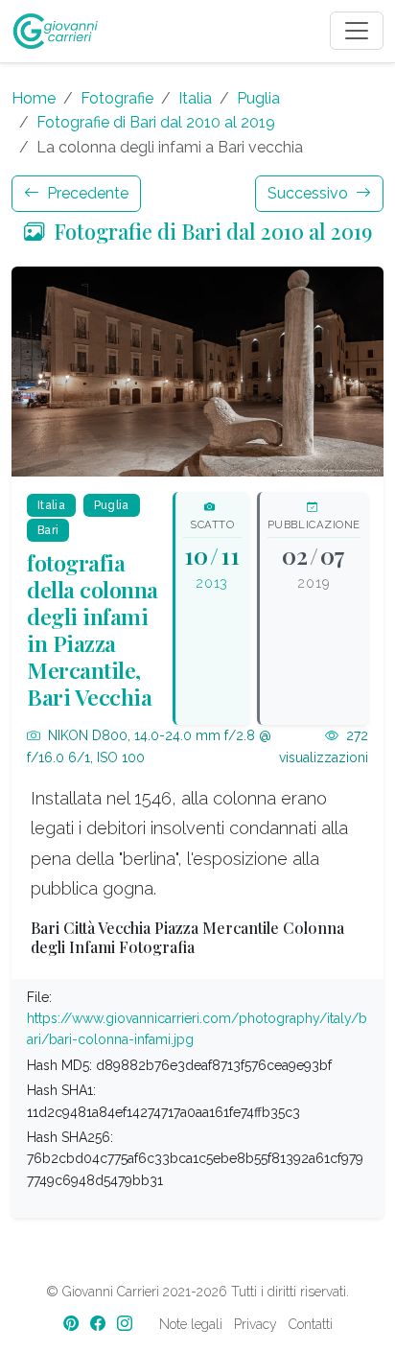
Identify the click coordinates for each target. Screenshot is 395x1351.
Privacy (255, 1324)
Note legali (190, 1324)
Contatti (311, 1324)
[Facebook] (99, 1324)
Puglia (258, 98)
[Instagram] (126, 1324)
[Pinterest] (72, 1324)
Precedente (85, 193)
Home (34, 98)
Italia (195, 98)
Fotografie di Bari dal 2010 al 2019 (155, 122)
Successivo (309, 193)
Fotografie (117, 98)
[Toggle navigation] (356, 31)
